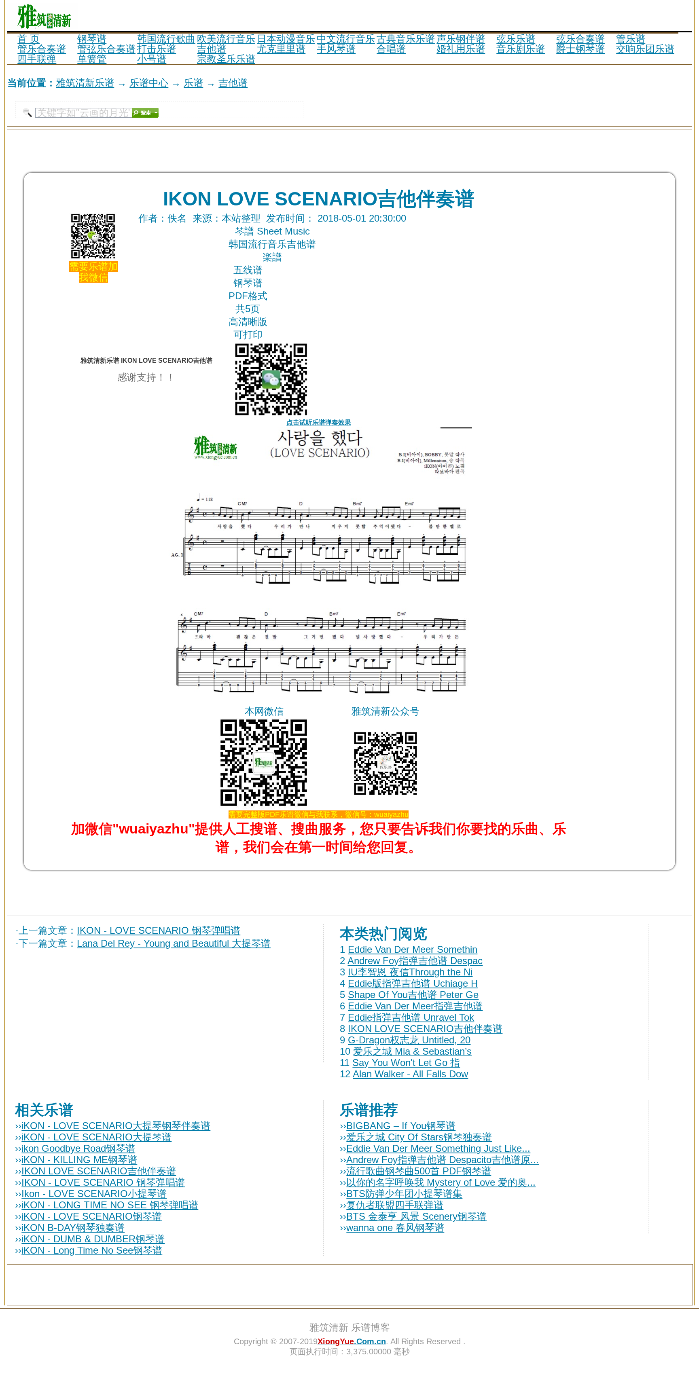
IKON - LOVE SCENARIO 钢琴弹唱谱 (158, 930)
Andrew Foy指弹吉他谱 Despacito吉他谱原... (442, 1159)
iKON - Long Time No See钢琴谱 (91, 1250)
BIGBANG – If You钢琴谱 (400, 1125)
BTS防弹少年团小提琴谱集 (404, 1193)
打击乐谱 (156, 48)
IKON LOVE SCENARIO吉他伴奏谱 (425, 1028)
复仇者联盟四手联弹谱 (394, 1204)
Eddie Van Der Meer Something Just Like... (438, 1148)
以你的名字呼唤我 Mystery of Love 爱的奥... (441, 1182)
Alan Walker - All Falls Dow (410, 1073)
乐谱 (193, 82)
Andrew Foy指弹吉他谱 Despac (415, 960)
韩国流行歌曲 (166, 38)
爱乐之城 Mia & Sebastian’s (412, 1051)
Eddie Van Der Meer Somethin (412, 949)
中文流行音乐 (346, 38)
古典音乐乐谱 (406, 38)
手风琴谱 (336, 48)
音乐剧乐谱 (520, 48)
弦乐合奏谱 (580, 38)
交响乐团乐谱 (645, 48)
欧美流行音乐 (226, 38)
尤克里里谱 (281, 48)
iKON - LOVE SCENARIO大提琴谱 (96, 1137)
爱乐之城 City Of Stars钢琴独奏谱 (419, 1137)
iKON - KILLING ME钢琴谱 (79, 1159)
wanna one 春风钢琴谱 (395, 1227)
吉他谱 (211, 48)
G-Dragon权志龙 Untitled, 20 (409, 1039)
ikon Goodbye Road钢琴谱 (78, 1148)
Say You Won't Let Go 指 (406, 1062)
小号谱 (151, 58)
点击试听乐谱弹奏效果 (318, 422)
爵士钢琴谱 (580, 48)
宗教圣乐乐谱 (226, 58)
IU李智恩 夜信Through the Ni (410, 972)
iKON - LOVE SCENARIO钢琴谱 (91, 1216)
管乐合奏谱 (41, 48)
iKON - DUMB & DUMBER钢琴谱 (93, 1238)
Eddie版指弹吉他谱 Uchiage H (413, 983)
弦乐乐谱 (515, 38)
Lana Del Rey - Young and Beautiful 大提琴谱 (174, 943)
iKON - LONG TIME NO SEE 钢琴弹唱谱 (109, 1204)
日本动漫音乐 (286, 38)
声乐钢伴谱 (460, 38)
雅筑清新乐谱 (85, 82)
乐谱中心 (148, 82)
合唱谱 (391, 48)
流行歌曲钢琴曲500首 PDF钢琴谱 (418, 1170)
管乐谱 (630, 38)
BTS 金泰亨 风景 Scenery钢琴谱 (416, 1216)
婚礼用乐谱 (460, 48)
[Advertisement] (597, 15)
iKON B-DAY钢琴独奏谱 (73, 1227)
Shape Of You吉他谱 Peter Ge (413, 994)
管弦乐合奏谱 (106, 48)
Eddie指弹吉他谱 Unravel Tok (411, 1017)
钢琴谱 (91, 38)
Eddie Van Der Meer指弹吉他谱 (415, 1005)
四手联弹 (36, 58)
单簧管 (91, 58)
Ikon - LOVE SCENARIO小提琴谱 (94, 1193)
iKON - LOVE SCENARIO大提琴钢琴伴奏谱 (115, 1125)
